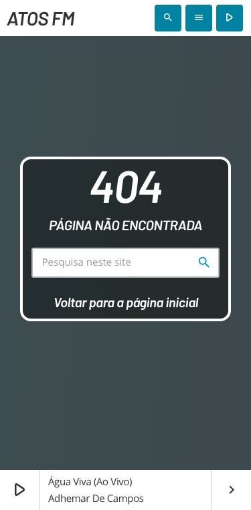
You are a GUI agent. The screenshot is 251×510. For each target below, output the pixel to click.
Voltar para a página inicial (126, 302)
